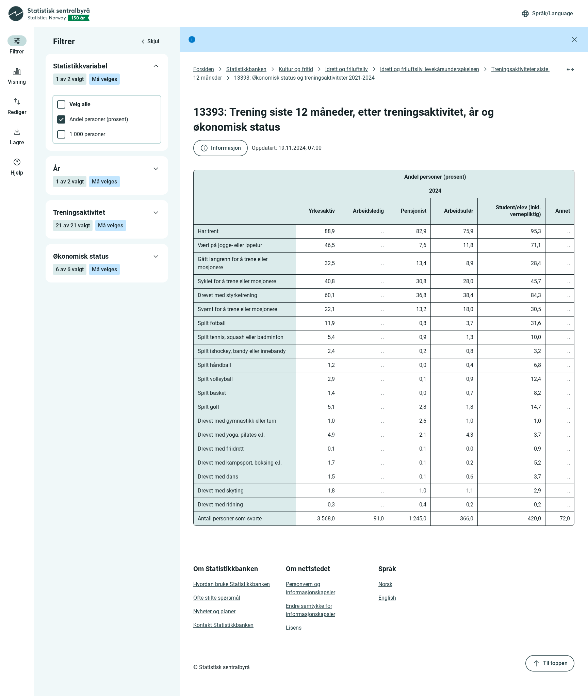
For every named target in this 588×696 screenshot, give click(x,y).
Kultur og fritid (296, 69)
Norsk (385, 584)
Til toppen (555, 663)
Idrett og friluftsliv (346, 69)
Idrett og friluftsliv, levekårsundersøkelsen (429, 69)
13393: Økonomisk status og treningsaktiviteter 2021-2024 (304, 78)
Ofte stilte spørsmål (216, 598)
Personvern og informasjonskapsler (310, 588)
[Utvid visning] (570, 69)
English (387, 598)
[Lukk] (574, 39)
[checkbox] (106, 104)
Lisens (293, 628)
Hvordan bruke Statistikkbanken (231, 584)
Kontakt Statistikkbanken (223, 625)
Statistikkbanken (246, 69)
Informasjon (226, 148)
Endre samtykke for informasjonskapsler (310, 610)
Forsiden (203, 69)
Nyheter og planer (214, 611)
